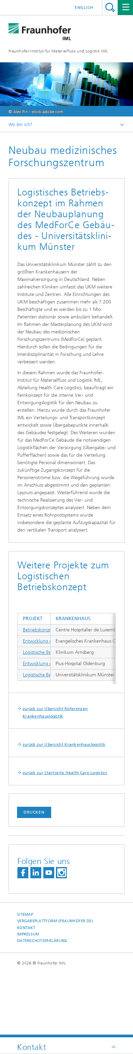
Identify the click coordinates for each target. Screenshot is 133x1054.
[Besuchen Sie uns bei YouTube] (48, 872)
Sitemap (25, 914)
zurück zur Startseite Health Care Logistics (65, 772)
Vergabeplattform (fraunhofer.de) (55, 921)
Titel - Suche (110, 7)
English (84, 7)
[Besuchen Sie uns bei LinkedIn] (35, 872)
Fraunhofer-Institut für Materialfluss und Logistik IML (58, 51)
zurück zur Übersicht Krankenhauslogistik (64, 744)
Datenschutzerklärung (42, 941)
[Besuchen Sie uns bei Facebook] (22, 872)
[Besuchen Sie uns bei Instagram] (61, 872)
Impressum (28, 934)
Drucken (34, 812)
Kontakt (26, 928)
